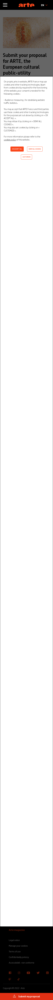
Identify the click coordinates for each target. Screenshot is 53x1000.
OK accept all (17, 149)
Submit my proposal (29, 996)
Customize (26, 157)
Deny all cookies (35, 149)
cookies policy (10, 139)
